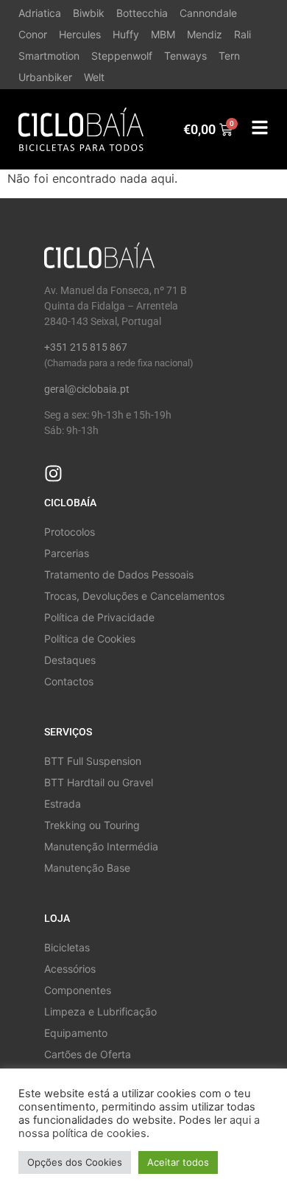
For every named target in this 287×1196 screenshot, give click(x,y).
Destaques (70, 660)
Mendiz (204, 34)
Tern (229, 55)
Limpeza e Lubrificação (100, 1011)
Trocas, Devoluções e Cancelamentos (134, 596)
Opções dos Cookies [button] (74, 1162)
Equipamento (75, 1033)
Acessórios (70, 968)
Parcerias (66, 553)
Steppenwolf (121, 55)
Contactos (68, 681)
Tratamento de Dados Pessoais (119, 574)
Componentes (77, 990)
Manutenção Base (87, 867)
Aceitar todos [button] (178, 1162)
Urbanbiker (45, 77)
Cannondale (208, 13)
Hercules (80, 34)
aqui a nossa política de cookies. (139, 1126)
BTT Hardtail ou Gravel (98, 782)
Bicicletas (67, 947)
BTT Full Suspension (92, 761)
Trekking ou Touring (92, 825)
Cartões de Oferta (87, 1054)
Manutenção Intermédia (101, 846)
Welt (94, 77)
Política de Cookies (89, 638)
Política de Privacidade (99, 617)
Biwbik (88, 13)
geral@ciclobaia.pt (87, 389)
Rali (242, 34)
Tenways (185, 55)
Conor (32, 34)
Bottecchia (142, 13)
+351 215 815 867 (85, 347)
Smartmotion (48, 55)
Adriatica (39, 13)
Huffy (126, 34)
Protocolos (69, 531)
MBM (163, 34)
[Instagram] (53, 473)
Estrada (62, 803)
